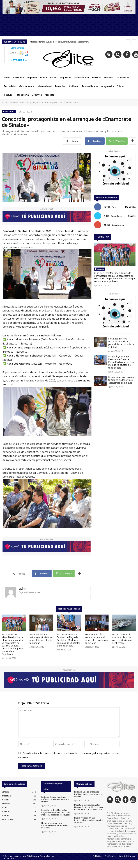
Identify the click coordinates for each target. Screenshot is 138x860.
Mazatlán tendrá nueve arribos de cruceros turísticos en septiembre (59, 42)
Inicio (4, 102)
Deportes (99, 269)
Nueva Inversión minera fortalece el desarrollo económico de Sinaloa (121, 380)
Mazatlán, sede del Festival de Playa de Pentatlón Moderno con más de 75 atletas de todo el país (121, 362)
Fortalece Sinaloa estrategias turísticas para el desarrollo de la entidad (121, 342)
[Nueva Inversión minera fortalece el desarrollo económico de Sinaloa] (100, 381)
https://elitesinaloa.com (29, 592)
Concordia (13, 102)
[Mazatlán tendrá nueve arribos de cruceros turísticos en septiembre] (124, 623)
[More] (132, 141)
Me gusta (130, 207)
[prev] (128, 41)
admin (23, 588)
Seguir (131, 216)
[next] (134, 41)
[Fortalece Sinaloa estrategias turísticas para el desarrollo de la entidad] (100, 342)
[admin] (10, 592)
